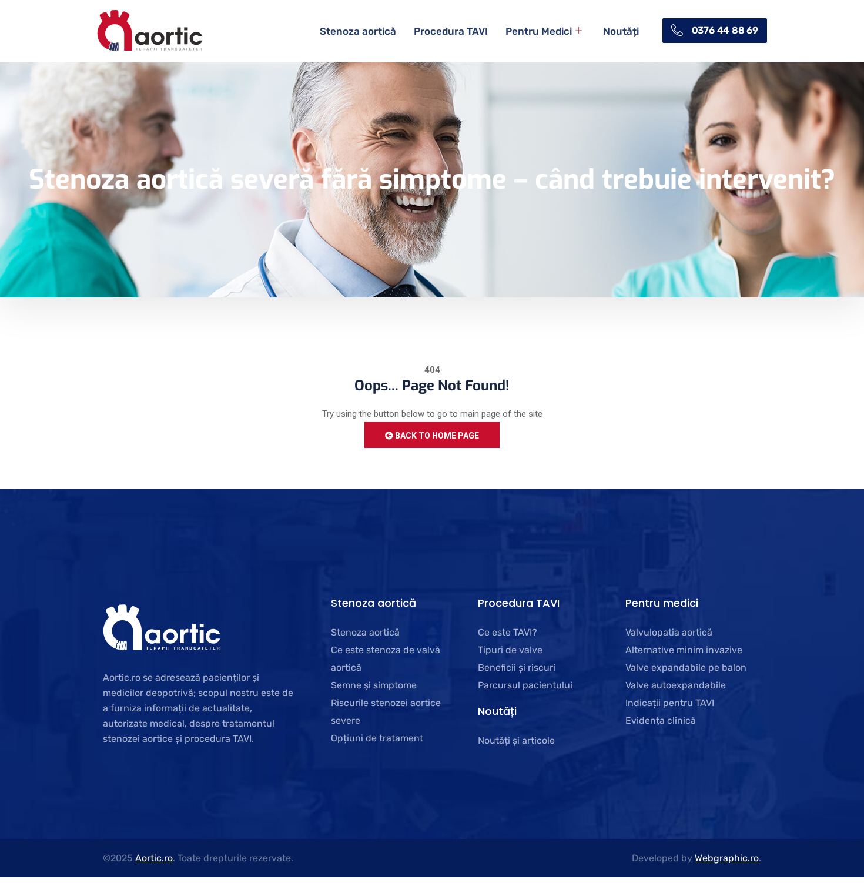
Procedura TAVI (451, 31)
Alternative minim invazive (683, 649)
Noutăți (621, 31)
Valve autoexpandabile (675, 685)
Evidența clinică (660, 720)
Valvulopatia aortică (668, 632)
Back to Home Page (436, 435)
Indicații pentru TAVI (669, 702)
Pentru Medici (538, 31)
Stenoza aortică (358, 31)
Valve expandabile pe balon (685, 667)
